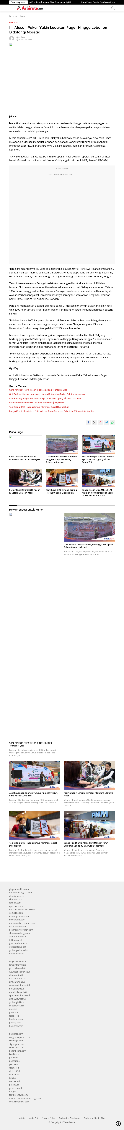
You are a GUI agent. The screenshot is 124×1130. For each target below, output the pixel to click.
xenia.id (12, 1077)
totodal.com (15, 902)
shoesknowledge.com (20, 933)
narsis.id (13, 1009)
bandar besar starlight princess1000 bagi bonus (32, 872)
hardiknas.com (16, 1019)
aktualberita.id (16, 975)
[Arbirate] (29, 8)
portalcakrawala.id (18, 992)
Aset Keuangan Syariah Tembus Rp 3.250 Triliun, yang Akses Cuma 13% (45, 398)
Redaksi (63, 1118)
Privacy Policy (48, 1118)
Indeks (22, 1118)
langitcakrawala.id (17, 961)
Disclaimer (75, 1118)
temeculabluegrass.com (21, 892)
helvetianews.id (16, 953)
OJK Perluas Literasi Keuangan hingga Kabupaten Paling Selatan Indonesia (47, 394)
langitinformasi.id (17, 964)
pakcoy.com (15, 1022)
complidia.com (16, 912)
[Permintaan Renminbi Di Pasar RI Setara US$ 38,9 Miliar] (25, 478)
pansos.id (13, 1012)
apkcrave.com (16, 906)
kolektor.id (14, 1054)
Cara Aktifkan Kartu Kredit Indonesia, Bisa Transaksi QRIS (38, 390)
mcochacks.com (17, 919)
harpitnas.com (16, 1025)
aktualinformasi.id (17, 936)
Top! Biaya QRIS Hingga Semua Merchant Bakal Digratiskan (39, 407)
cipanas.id (14, 1067)
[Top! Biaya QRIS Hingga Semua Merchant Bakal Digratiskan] (62, 478)
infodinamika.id (16, 1005)
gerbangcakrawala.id (19, 950)
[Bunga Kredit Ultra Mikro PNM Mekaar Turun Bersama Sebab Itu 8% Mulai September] (98, 478)
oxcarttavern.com (17, 926)
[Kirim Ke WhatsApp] (112, 422)
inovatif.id (14, 1074)
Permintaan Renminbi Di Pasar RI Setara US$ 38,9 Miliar (37, 402)
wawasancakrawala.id (19, 971)
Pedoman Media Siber (95, 1118)
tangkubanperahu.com (20, 1037)
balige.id (13, 1091)
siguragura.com (16, 1044)
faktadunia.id (15, 940)
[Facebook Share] (88, 422)
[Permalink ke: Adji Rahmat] (11, 38)
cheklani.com (15, 899)
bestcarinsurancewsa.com (22, 909)
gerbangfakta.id (16, 1002)
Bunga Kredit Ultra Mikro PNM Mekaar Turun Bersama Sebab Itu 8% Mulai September (52, 411)
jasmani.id (14, 1064)
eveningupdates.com (19, 916)
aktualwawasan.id (17, 998)
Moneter (13, 22)
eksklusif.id (14, 1071)
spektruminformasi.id (19, 995)
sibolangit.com (16, 1040)
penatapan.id (15, 1088)
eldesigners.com (17, 896)
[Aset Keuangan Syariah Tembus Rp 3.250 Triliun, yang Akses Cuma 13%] (98, 444)
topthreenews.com (18, 1094)
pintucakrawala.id (17, 968)
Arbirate (71, 1122)
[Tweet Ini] (94, 422)
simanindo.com (16, 1047)
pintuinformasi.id (17, 981)
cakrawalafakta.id (17, 978)
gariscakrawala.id (17, 946)
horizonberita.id (16, 988)
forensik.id (14, 1015)
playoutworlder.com (19, 889)
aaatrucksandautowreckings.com (25, 1098)
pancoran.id (15, 1060)
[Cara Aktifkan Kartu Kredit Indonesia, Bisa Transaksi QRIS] (25, 444)
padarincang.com (17, 1050)
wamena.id (14, 1081)
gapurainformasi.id (18, 943)
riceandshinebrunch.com (21, 929)
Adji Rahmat (20, 37)
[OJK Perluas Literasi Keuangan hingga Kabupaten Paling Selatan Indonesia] (62, 444)
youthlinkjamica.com (19, 1101)
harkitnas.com (16, 1033)
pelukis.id (13, 1057)
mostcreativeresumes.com (22, 923)
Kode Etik (33, 1118)
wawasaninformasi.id (19, 985)
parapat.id (14, 1084)
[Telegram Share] (106, 422)
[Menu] (11, 8)
